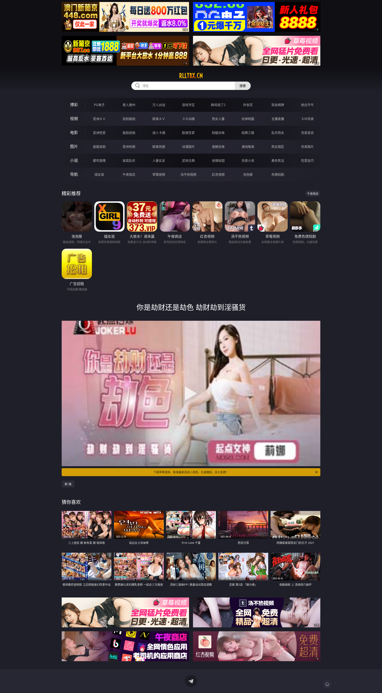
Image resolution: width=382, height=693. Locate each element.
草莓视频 (158, 174)
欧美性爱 (188, 133)
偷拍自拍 (129, 133)
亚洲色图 (129, 146)
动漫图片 (188, 146)
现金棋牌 (277, 105)
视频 (74, 118)
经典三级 (248, 133)
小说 (74, 160)
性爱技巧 (307, 160)
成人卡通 (158, 133)
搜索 (243, 86)
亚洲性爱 (99, 133)
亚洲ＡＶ (99, 119)
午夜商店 (129, 174)
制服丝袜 (218, 133)
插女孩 (99, 174)
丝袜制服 (248, 119)
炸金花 (248, 105)
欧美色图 (158, 146)
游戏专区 (188, 105)
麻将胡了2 (218, 105)
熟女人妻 (218, 119)
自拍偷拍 (129, 119)
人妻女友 (158, 160)
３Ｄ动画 (188, 119)
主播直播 (277, 119)
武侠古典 (188, 160)
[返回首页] (327, 684)
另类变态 (307, 133)
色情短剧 (277, 174)
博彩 (74, 104)
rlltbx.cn (191, 76)
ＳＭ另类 (307, 119)
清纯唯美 (248, 146)
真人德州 (129, 105)
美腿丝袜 (218, 146)
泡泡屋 (248, 174)
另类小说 (248, 160)
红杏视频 (218, 174)
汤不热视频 (188, 174)
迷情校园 (218, 160)
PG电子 (99, 105)
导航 (74, 174)
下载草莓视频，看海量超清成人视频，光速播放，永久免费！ (191, 472)
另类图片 (307, 146)
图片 (74, 146)
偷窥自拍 (99, 146)
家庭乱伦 (129, 160)
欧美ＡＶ (158, 119)
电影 (74, 132)
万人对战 (158, 105)
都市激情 (99, 160)
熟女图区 (277, 146)
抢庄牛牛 (307, 105)
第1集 (68, 484)
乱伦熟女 (277, 133)
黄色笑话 (277, 160)
